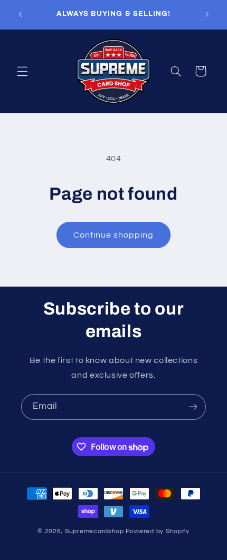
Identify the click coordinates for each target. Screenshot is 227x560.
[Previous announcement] (20, 14)
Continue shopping (113, 235)
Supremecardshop (94, 531)
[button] (22, 71)
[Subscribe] (193, 407)
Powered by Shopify (158, 531)
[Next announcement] (207, 14)
